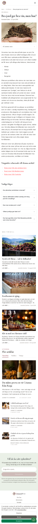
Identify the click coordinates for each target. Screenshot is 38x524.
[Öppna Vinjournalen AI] (33, 519)
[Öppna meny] (35, 3)
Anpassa (19, 513)
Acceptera (19, 521)
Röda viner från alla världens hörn (15, 168)
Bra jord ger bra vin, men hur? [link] (20, 9)
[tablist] (19, 356)
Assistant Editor (5, 19)
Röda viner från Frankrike (12, 174)
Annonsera (19, 500)
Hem (2, 9)
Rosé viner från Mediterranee (14, 171)
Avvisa (19, 517)
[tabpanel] (19, 403)
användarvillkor (21, 510)
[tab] (5, 356)
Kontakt (19, 502)
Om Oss (19, 497)
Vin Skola (8, 9)
